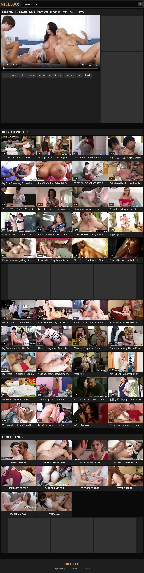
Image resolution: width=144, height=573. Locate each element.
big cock (52, 75)
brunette (31, 75)
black (87, 75)
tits (4, 75)
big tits (41, 75)
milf (21, 75)
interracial (70, 75)
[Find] (140, 4)
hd (60, 75)
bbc (80, 75)
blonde (13, 75)
